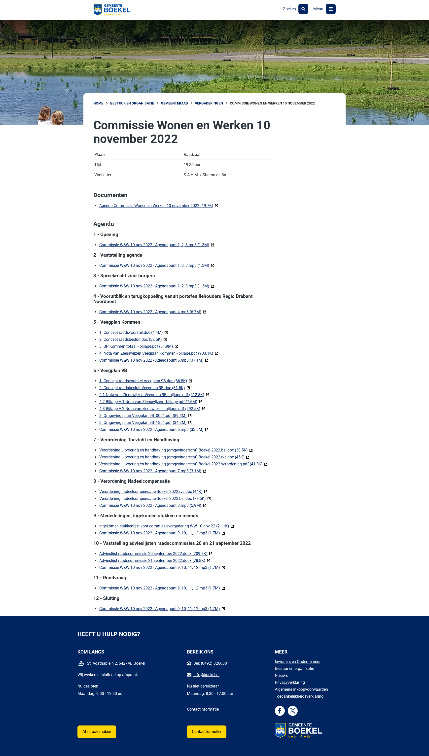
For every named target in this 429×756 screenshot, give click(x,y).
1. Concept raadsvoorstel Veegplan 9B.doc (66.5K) (145, 380)
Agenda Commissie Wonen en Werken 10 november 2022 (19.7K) (158, 205)
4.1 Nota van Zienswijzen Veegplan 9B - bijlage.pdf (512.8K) (154, 394)
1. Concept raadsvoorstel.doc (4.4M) (133, 332)
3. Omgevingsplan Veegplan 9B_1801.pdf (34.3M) (145, 422)
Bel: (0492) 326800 (210, 663)
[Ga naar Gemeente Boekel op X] (292, 711)
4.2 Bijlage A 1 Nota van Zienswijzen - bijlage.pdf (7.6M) (150, 401)
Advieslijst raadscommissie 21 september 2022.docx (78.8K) (154, 560)
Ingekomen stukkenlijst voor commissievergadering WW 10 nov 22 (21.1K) (166, 526)
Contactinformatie (203, 709)
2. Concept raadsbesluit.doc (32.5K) (133, 339)
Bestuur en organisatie (294, 668)
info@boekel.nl (206, 674)
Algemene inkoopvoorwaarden (301, 689)
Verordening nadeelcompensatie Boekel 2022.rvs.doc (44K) (153, 491)
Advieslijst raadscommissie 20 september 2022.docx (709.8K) (156, 553)
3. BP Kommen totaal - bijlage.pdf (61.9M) (138, 346)
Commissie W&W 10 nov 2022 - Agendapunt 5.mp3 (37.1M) (154, 360)
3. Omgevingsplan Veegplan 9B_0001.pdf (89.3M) (145, 415)
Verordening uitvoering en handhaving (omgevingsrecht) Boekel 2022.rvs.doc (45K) (174, 457)
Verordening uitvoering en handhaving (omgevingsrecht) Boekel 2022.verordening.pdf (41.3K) (183, 464)
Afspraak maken (96, 731)
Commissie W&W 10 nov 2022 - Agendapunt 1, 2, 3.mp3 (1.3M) (156, 244)
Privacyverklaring (290, 682)
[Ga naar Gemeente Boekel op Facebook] (280, 711)
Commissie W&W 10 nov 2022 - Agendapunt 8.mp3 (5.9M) (152, 505)
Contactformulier (206, 731)
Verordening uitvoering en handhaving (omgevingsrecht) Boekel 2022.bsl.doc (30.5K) (176, 450)
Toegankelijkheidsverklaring (299, 696)
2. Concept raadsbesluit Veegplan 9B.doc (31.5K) (144, 387)
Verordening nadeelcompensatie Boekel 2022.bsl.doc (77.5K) (155, 498)
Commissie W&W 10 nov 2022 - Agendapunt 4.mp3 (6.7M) (152, 311)
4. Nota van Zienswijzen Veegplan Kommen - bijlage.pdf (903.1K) (158, 353)
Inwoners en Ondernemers (297, 661)
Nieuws (281, 675)
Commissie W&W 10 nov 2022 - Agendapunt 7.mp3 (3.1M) (152, 471)
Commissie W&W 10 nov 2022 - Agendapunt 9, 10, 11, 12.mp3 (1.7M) (162, 533)
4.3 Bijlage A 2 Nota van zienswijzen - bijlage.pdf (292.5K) (152, 408)
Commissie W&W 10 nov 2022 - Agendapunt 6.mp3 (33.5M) (154, 429)
